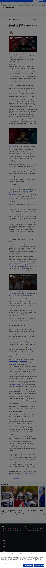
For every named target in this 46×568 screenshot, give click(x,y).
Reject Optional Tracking (39, 565)
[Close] (44, 554)
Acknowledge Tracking (28, 565)
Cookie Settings (16, 563)
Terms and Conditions (6, 554)
